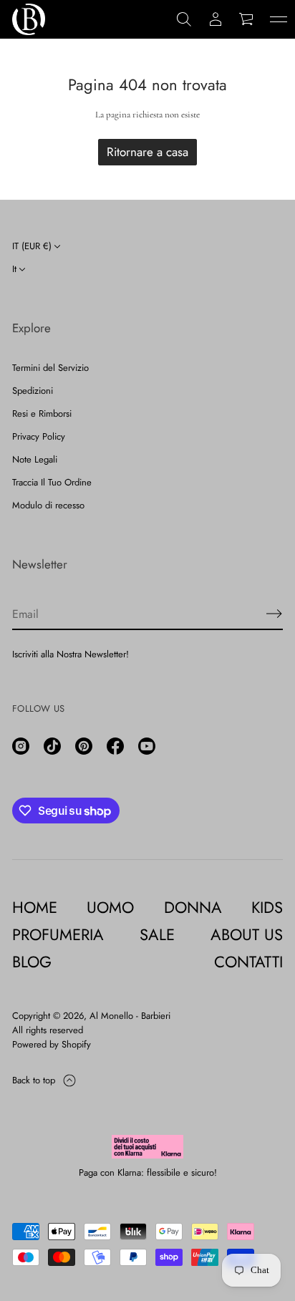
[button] (184, 19)
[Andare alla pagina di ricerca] (184, 19)
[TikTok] (52, 746)
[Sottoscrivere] (274, 613)
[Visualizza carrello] (247, 19)
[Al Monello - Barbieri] (28, 19)
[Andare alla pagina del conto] (215, 19)
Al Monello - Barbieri (130, 1015)
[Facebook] (115, 746)
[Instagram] (21, 746)
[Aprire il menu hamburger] (278, 19)
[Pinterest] (84, 746)
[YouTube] (147, 746)
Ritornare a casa (147, 151)
